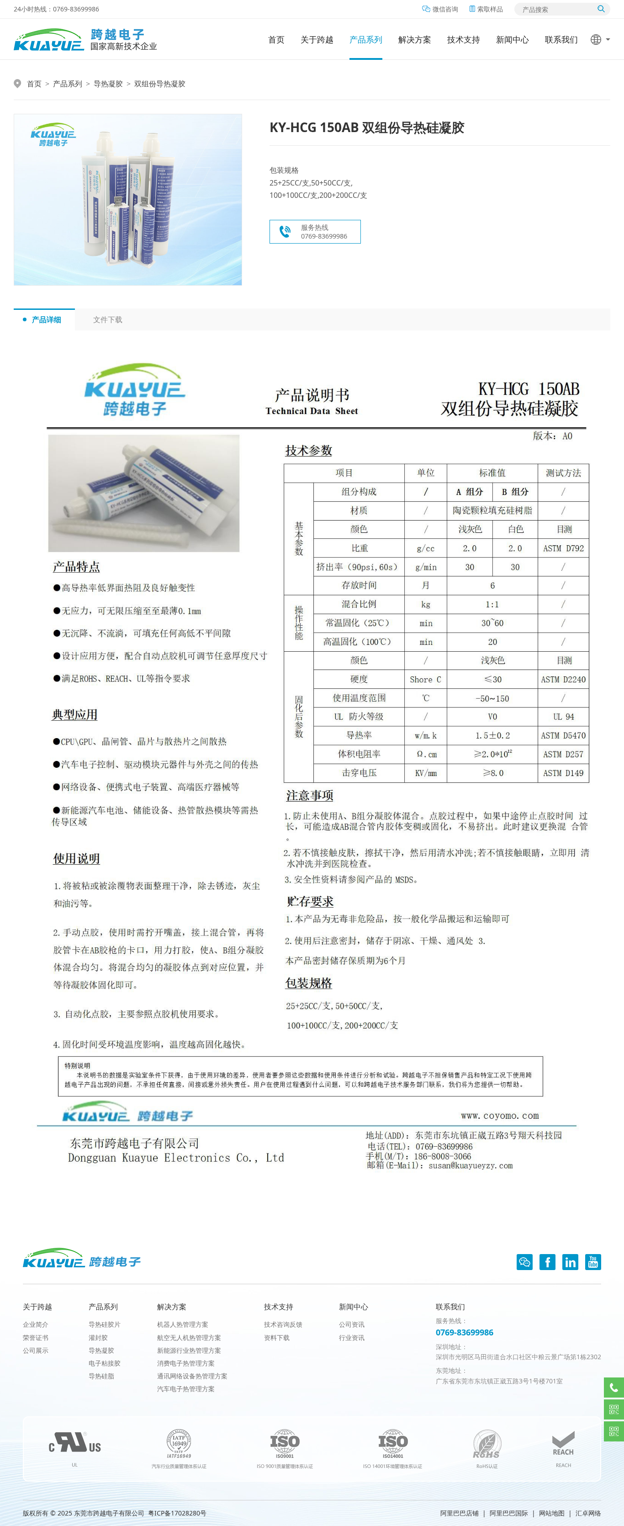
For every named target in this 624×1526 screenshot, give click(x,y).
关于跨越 (317, 39)
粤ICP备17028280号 (177, 1513)
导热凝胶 (108, 84)
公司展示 (35, 1350)
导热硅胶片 (105, 1324)
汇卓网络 (588, 1513)
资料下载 (277, 1337)
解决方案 (414, 39)
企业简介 (35, 1324)
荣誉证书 (35, 1337)
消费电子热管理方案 (186, 1363)
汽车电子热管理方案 (186, 1388)
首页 (276, 39)
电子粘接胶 (105, 1363)
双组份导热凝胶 (159, 84)
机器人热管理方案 (182, 1324)
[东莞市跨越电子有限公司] (85, 39)
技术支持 (463, 39)
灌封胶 (98, 1337)
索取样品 (490, 9)
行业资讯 (352, 1337)
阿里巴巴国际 (509, 1513)
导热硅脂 (101, 1376)
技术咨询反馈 (283, 1324)
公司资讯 (352, 1324)
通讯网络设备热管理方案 (192, 1376)
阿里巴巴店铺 (459, 1513)
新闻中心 (512, 39)
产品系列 (365, 39)
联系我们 (561, 39)
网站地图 (552, 1513)
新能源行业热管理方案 (189, 1350)
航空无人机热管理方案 (189, 1337)
